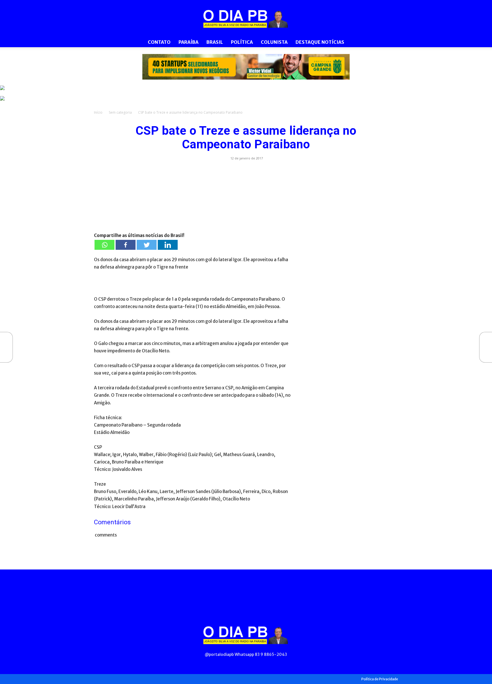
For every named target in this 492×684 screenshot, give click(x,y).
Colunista (274, 42)
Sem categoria (120, 112)
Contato (159, 42)
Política (242, 42)
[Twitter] (147, 245)
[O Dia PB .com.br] (246, 19)
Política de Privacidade (379, 679)
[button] (391, 42)
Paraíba (188, 42)
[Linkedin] (168, 245)
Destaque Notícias (320, 42)
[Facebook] (126, 245)
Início (98, 112)
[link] (246, 67)
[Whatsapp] (104, 245)
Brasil (214, 42)
